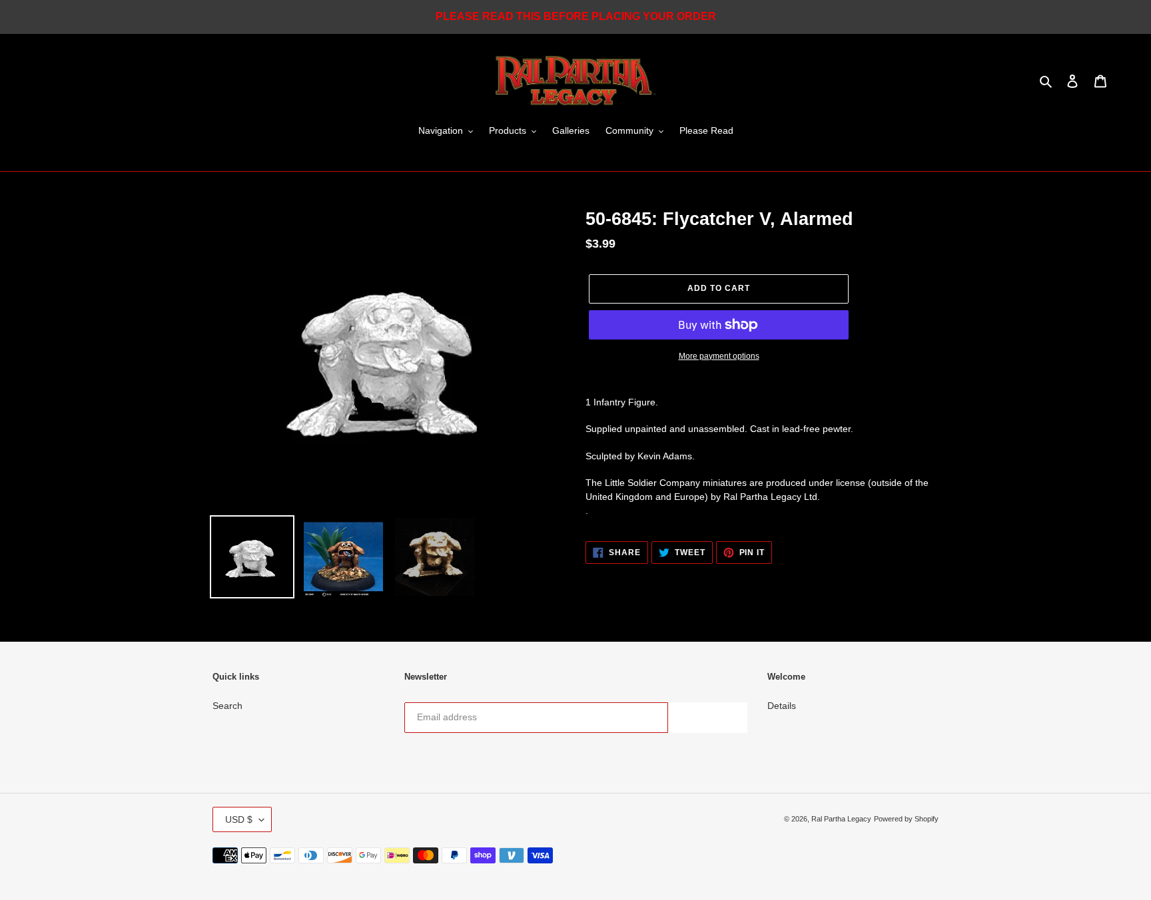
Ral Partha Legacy (841, 819)
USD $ (238, 819)
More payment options (719, 356)
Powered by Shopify (906, 819)
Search (227, 705)
